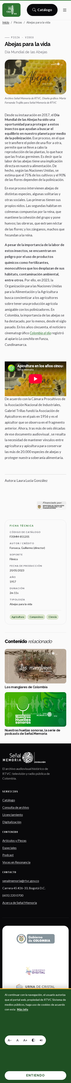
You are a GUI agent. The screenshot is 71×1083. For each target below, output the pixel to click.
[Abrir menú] (65, 10)
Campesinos (36, 616)
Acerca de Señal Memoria (19, 902)
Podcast (8, 855)
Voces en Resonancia (16, 862)
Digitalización (11, 822)
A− (10, 1040)
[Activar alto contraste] (33, 1040)
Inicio (5, 22)
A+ (25, 1040)
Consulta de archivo (15, 807)
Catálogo (45, 11)
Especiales (9, 848)
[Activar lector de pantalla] (41, 1040)
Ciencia (53, 616)
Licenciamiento (12, 814)
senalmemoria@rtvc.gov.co (20, 881)
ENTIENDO (35, 1075)
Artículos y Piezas (14, 840)
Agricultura (18, 616)
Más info (22, 1009)
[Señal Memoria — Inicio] (11, 10)
